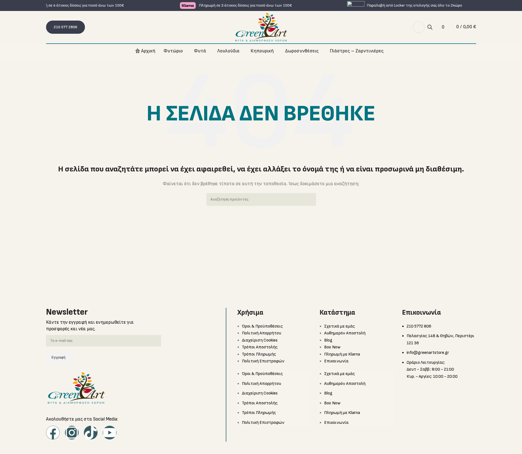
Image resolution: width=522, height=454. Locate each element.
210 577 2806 (65, 27)
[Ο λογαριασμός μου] (418, 27)
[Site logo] (261, 27)
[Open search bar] (430, 27)
